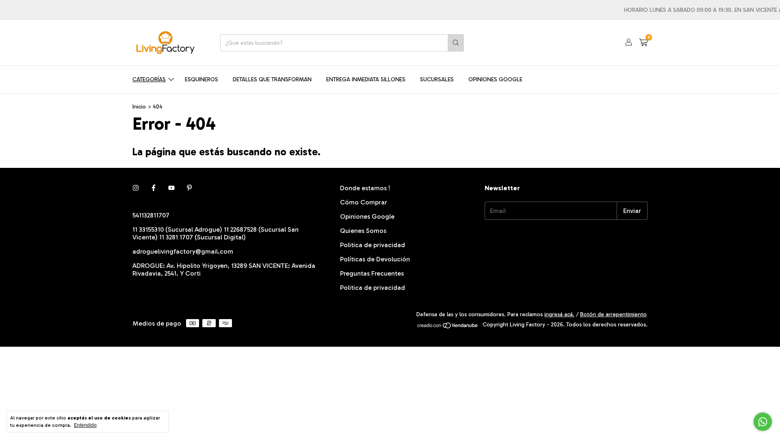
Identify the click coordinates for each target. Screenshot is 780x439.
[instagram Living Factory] (135, 188)
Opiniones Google (495, 79)
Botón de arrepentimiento (613, 314)
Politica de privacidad (372, 245)
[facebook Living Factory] (153, 188)
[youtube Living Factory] (171, 188)
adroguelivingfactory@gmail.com (182, 251)
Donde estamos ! (365, 188)
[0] (643, 43)
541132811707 (150, 215)
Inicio (139, 106)
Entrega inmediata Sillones (365, 79)
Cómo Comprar (363, 202)
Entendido (85, 425)
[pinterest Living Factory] (189, 188)
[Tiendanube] (447, 327)
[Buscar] (456, 43)
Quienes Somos (363, 231)
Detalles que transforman (272, 79)
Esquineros (201, 79)
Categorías (149, 79)
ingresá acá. (559, 314)
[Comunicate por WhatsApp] (763, 422)
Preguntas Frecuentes (372, 273)
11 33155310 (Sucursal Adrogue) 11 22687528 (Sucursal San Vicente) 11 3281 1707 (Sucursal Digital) (215, 233)
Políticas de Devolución (375, 259)
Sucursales (437, 79)
